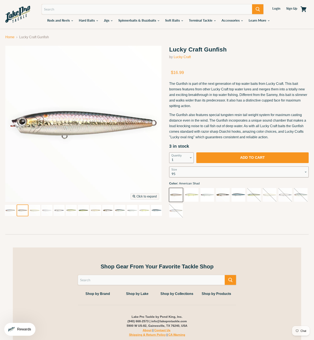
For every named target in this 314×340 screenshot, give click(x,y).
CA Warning (176, 334)
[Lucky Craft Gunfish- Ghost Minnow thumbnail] (107, 210)
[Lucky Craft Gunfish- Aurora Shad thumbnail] (156, 210)
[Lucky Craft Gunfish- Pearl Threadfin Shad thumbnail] (10, 210)
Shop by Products (216, 294)
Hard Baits (87, 20)
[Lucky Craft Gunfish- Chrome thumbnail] (46, 210)
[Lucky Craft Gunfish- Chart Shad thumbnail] (95, 210)
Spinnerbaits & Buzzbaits (137, 20)
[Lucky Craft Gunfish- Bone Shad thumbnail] (34, 210)
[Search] (257, 9)
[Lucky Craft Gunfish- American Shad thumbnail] (22, 210)
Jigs (107, 20)
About (147, 330)
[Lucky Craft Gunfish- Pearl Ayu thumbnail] (71, 210)
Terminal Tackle (201, 20)
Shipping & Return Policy (147, 334)
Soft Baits (173, 20)
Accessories (231, 20)
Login (276, 8)
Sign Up (291, 8)
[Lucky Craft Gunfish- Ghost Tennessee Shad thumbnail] (59, 210)
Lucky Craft (182, 57)
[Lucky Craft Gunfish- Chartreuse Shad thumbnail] (144, 210)
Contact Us (162, 330)
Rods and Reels (59, 20)
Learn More (258, 20)
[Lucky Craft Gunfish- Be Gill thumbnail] (83, 210)
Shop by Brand (97, 294)
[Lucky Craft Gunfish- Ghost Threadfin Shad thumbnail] (119, 210)
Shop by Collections (176, 294)
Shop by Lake (137, 294)
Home (10, 37)
